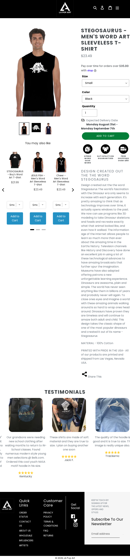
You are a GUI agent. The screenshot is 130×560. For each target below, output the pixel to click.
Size (85, 76)
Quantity (88, 106)
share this (95, 377)
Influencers (26, 540)
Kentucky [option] (21, 456)
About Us (25, 530)
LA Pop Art (69, 558)
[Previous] (3, 189)
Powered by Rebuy (38, 234)
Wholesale (25, 535)
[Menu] (117, 7)
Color (86, 92)
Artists (23, 545)
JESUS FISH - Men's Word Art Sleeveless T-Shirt (38, 180)
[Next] (72, 189)
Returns (48, 535)
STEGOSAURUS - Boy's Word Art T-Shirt (15, 174)
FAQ (46, 530)
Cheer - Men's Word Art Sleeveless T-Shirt (61, 180)
